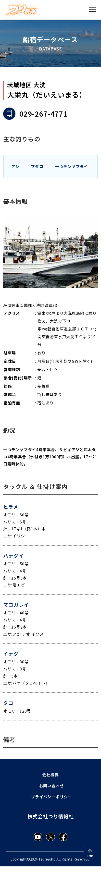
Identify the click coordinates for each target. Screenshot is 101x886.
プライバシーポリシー (51, 797)
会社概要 (50, 774)
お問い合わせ (51, 786)
